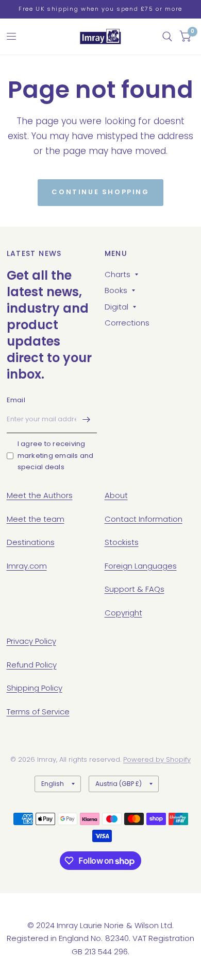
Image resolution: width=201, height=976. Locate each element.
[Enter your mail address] (86, 419)
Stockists (122, 542)
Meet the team (35, 518)
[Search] (167, 37)
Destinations (31, 542)
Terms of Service (38, 711)
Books (116, 290)
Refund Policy (32, 664)
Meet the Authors (40, 495)
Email (16, 400)
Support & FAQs (134, 589)
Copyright (123, 612)
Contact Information (143, 518)
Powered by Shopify (157, 759)
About (116, 495)
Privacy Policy (31, 641)
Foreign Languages (141, 565)
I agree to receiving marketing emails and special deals (56, 455)
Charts (117, 274)
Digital (116, 306)
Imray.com (27, 565)
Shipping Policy (34, 687)
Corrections (127, 322)
